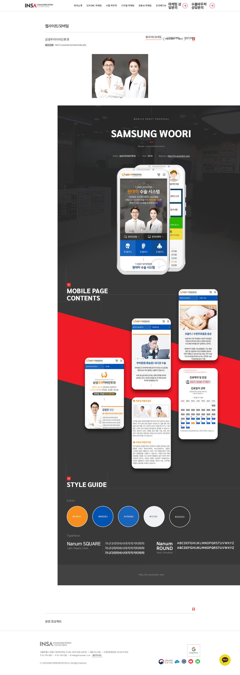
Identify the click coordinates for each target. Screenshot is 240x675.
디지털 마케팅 (127, 5)
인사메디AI (161, 5)
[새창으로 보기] (120, 75)
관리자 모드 (97, 655)
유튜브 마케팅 (145, 5)
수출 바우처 (111, 5)
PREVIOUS (169, 38)
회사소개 (78, 5)
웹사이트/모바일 (153, 37)
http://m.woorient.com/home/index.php (70, 45)
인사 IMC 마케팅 (94, 5)
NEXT (180, 38)
